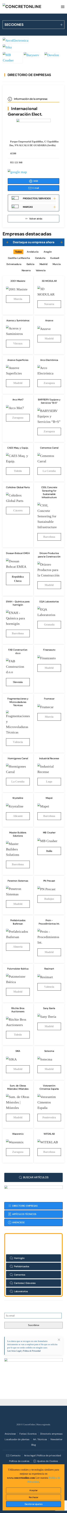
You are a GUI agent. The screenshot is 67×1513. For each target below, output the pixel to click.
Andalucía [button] (32, 251)
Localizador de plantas (17, 1439)
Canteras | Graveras (25, 1283)
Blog (33, 1444)
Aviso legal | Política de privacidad (42, 1455)
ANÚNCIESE (18, 1222)
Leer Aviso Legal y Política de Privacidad (24, 1351)
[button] (62, 7)
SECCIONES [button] (13, 24)
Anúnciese (10, 1433)
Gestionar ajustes (34, 1504)
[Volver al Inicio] (28, 7)
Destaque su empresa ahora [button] (33, 242)
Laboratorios (21, 1291)
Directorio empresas (51, 1433)
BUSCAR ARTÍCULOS (35, 1177)
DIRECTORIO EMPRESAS (25, 1205)
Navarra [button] (26, 270)
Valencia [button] (41, 270)
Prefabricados (21, 1266)
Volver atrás (35, 218)
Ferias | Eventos (28, 1433)
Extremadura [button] (14, 264)
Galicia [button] (30, 264)
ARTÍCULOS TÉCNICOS (24, 1214)
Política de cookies (19, 1461)
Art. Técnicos (40, 1439)
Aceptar (33, 1490)
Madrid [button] (43, 264)
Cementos (19, 1274)
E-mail (35, 188)
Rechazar (33, 1497)
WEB (35, 181)
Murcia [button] (56, 264)
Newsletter (56, 1439)
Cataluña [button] (40, 258)
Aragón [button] (48, 251)
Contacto (15, 1455)
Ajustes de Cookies (47, 1461)
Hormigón (19, 1258)
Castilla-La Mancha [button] (19, 258)
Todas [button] (18, 251)
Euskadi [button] (54, 258)
